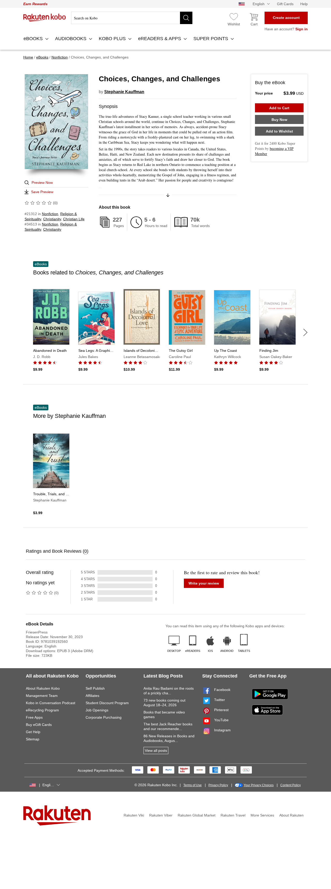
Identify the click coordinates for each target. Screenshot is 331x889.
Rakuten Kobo (44, 17)
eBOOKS (34, 38)
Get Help (33, 732)
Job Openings (97, 710)
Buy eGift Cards (39, 725)
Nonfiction (50, 214)
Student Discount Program (107, 703)
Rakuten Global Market (196, 815)
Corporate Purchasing (104, 717)
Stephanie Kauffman (124, 92)
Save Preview (42, 192)
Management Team (42, 696)
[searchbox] (131, 18)
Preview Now (42, 182)
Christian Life (74, 219)
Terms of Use (192, 785)
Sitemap (32, 739)
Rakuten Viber (160, 815)
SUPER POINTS (211, 38)
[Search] (186, 18)
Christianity (52, 219)
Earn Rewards (35, 4)
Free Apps (34, 717)
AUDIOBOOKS (71, 38)
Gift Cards (285, 4)
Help (304, 4)
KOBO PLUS (113, 38)
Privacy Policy (218, 785)
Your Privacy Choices (259, 785)
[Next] (305, 332)
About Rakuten (291, 815)
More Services (262, 815)
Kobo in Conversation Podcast (50, 703)
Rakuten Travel (233, 815)
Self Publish (95, 688)
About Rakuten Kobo (43, 688)
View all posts (156, 750)
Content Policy (290, 785)
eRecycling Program (42, 710)
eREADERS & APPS (160, 38)
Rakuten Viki (134, 815)
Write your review (204, 583)
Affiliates (92, 696)
